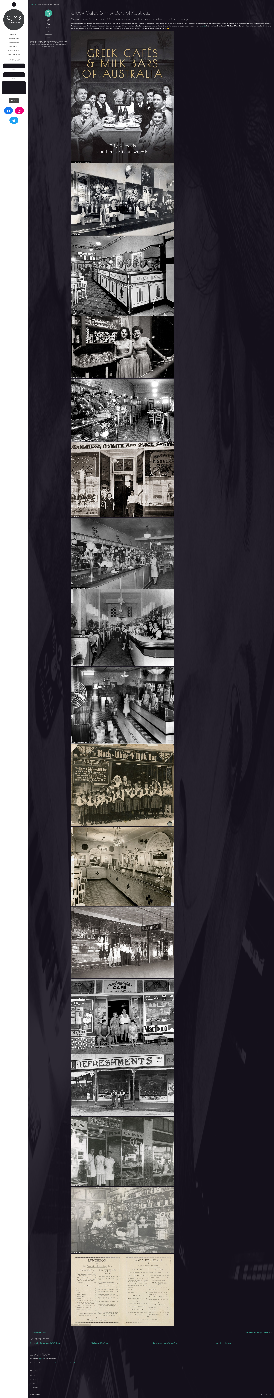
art (37, 41)
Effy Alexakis (36, 43)
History (33, 44)
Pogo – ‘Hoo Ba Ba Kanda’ (223, 1343)
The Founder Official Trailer (100, 1343)
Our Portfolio (34, 1388)
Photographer (56, 44)
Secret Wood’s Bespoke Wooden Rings (165, 1343)
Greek (45, 43)
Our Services (34, 1380)
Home (31, 4)
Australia (46, 41)
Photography (48, 34)
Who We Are (34, 1376)
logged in (41, 1359)
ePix (270, 1395)
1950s (31, 41)
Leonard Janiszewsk (41, 44)
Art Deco (41, 41)
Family (41, 43)
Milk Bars (49, 44)
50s (35, 41)
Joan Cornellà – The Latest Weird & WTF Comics (45, 1343)
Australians (61, 41)
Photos (52, 46)
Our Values (33, 1384)
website (203, 26)
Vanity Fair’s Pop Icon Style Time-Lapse (257, 1333)
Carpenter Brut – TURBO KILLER (42, 1333)
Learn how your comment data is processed (68, 1363)
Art (35, 4)
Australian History (53, 41)
